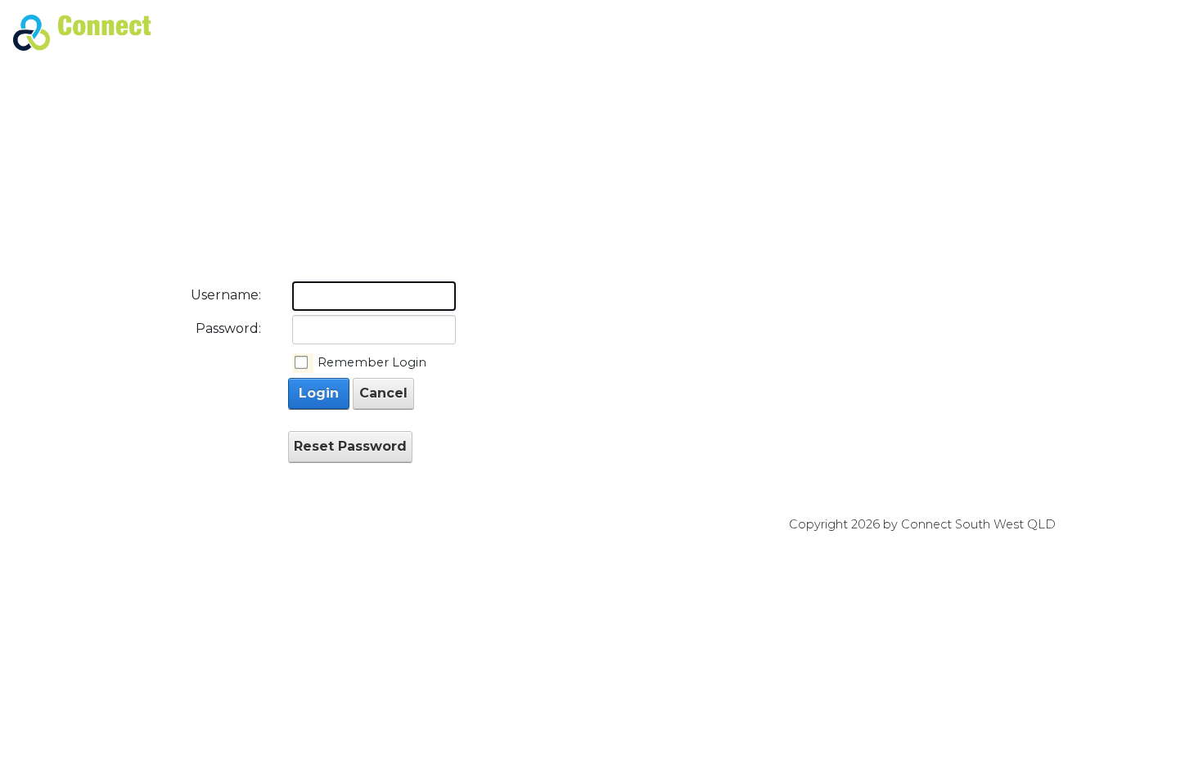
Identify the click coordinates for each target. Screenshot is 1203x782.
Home (648, 32)
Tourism (1071, 32)
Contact (1147, 32)
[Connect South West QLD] (82, 31)
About (702, 32)
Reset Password (350, 446)
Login (319, 393)
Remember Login (372, 362)
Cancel (383, 393)
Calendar (828, 32)
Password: (228, 328)
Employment (988, 32)
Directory (901, 32)
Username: (226, 295)
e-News (760, 32)
